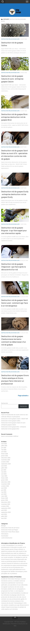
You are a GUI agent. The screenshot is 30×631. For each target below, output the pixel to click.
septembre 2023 (6, 508)
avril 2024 (3, 494)
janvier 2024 (4, 500)
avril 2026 (3, 451)
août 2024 (4, 488)
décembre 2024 (5, 482)
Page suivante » (23, 395)
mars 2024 (4, 496)
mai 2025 (3, 472)
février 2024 (4, 498)
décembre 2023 (5, 502)
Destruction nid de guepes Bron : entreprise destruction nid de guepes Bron (14, 117)
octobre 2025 (5, 462)
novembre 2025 (5, 460)
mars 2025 (4, 476)
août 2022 (4, 514)
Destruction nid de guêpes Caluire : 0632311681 (14, 418)
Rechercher (4, 403)
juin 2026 (3, 447)
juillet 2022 (4, 516)
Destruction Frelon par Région (9, 530)
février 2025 (4, 478)
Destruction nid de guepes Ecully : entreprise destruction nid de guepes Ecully (14, 194)
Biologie (3, 526)
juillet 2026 (4, 445)
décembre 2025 (5, 458)
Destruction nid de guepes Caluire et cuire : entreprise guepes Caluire (12, 79)
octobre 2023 (5, 506)
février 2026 (4, 453)
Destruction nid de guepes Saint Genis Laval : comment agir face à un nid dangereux (14, 303)
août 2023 (4, 510)
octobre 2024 (5, 486)
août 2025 (4, 466)
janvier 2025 (4, 480)
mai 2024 (3, 492)
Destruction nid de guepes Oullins (10, 421)
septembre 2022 (6, 512)
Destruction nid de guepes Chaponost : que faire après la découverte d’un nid (13, 267)
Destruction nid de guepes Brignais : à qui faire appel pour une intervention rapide (14, 230)
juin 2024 (3, 490)
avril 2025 (3, 474)
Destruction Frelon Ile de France (10, 528)
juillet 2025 (4, 468)
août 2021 (4, 518)
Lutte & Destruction (6, 538)
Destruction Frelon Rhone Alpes (10, 39)
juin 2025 (3, 470)
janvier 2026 (4, 456)
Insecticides (4, 536)
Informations (4, 534)
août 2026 (4, 443)
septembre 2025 (6, 464)
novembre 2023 (5, 504)
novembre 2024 (5, 484)
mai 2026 (3, 449)
